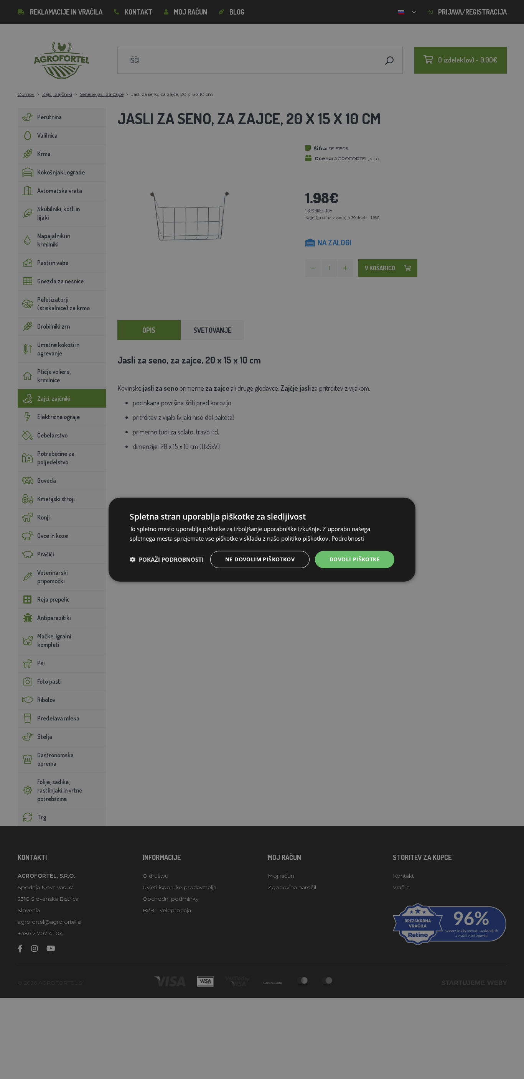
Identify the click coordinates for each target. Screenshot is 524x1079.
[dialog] (262, 540)
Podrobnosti (347, 538)
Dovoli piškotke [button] (355, 559)
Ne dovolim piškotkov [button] (260, 559)
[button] (167, 559)
